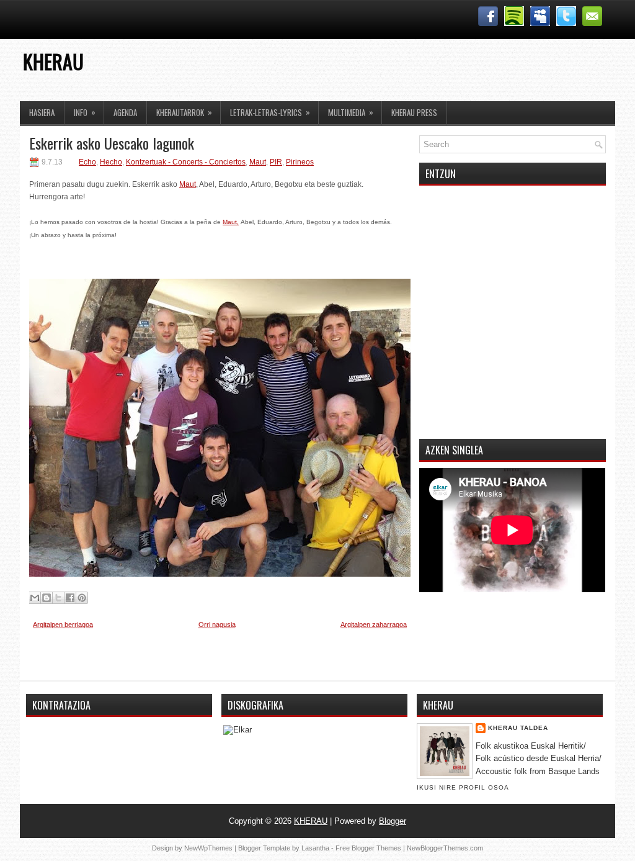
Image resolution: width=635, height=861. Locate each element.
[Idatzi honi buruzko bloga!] (46, 598)
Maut (257, 162)
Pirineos (300, 162)
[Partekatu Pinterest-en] (82, 598)
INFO (84, 112)
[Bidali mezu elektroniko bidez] (35, 598)
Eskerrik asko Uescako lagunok (111, 142)
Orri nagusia (217, 624)
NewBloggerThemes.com (445, 848)
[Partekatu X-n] (58, 598)
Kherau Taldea (518, 727)
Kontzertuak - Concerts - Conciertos (186, 162)
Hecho (111, 162)
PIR (276, 162)
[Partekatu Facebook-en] (70, 598)
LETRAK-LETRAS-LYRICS (270, 112)
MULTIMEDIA (350, 112)
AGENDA (125, 112)
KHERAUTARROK (184, 112)
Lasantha (315, 848)
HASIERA (42, 112)
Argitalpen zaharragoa (373, 624)
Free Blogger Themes (368, 848)
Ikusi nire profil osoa (463, 787)
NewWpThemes (208, 848)
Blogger (392, 821)
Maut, (231, 222)
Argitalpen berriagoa (63, 624)
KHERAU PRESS (414, 112)
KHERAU (53, 61)
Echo (87, 162)
